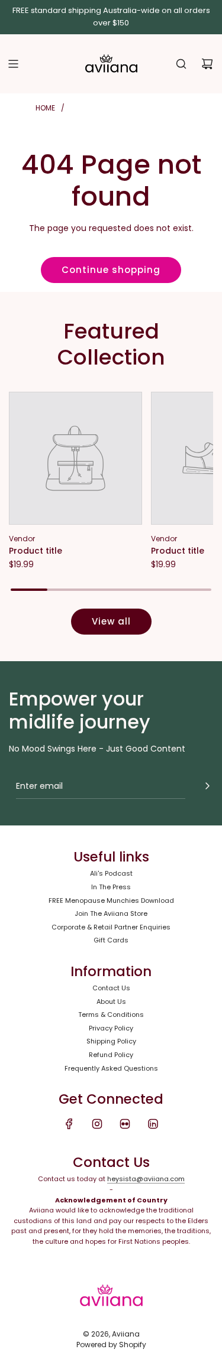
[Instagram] (97, 1124)
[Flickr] (125, 1124)
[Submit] (207, 786)
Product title (35, 551)
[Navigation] (13, 64)
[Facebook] (69, 1124)
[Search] (181, 64)
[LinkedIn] (153, 1124)
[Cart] (207, 64)
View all (111, 621)
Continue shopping (111, 270)
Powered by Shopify (111, 1345)
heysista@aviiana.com (146, 1179)
